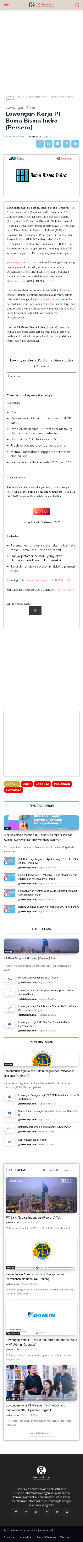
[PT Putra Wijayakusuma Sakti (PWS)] (9, 980)
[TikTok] (57, 1512)
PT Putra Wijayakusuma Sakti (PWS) (38, 977)
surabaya (13, 790)
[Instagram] (26, 1512)
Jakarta (42, 784)
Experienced (13, 1333)
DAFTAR (41, 512)
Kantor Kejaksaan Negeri (32, 1139)
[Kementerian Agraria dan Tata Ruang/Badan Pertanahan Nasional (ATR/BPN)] (41, 1058)
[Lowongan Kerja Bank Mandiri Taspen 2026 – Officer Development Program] (9, 1008)
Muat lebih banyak (40, 1433)
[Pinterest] (46, 1512)
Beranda (11, 96)
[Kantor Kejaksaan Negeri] (9, 1142)
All (43, 1170)
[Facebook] (40, 144)
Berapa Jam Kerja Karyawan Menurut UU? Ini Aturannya (48, 906)
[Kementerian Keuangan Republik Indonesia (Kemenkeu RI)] (9, 1113)
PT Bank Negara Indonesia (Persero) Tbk (29, 958)
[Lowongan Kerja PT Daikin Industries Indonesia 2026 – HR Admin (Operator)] (41, 1317)
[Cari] (35, 610)
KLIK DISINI (66, 589)
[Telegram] (57, 144)
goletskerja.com (14, 136)
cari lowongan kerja (18, 603)
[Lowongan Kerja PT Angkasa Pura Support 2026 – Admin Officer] (9, 992)
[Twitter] (66, 144)
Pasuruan (62, 784)
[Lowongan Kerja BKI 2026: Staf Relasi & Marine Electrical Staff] (9, 1024)
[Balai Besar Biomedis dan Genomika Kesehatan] (9, 1129)
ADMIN (8, 951)
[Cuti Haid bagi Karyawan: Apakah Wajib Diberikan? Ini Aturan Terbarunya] (9, 861)
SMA (17, 280)
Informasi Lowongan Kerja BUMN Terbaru (47, 580)
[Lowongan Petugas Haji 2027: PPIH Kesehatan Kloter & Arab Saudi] (9, 1097)
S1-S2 (48, 280)
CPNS (46, 271)
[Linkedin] (75, 144)
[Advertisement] (41, 52)
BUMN (21, 96)
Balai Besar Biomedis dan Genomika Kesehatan (44, 1126)
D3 (23, 280)
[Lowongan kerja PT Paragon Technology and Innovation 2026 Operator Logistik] (41, 1383)
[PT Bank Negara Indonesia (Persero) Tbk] (41, 946)
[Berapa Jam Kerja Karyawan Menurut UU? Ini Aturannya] (9, 909)
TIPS (7, 828)
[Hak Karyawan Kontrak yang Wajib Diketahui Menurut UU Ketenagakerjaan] (9, 893)
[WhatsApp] (49, 144)
